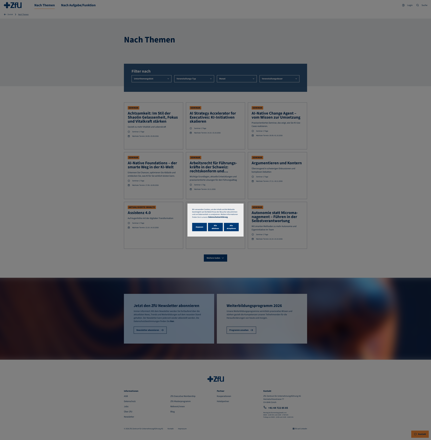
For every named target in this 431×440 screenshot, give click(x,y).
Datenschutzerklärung (218, 217)
